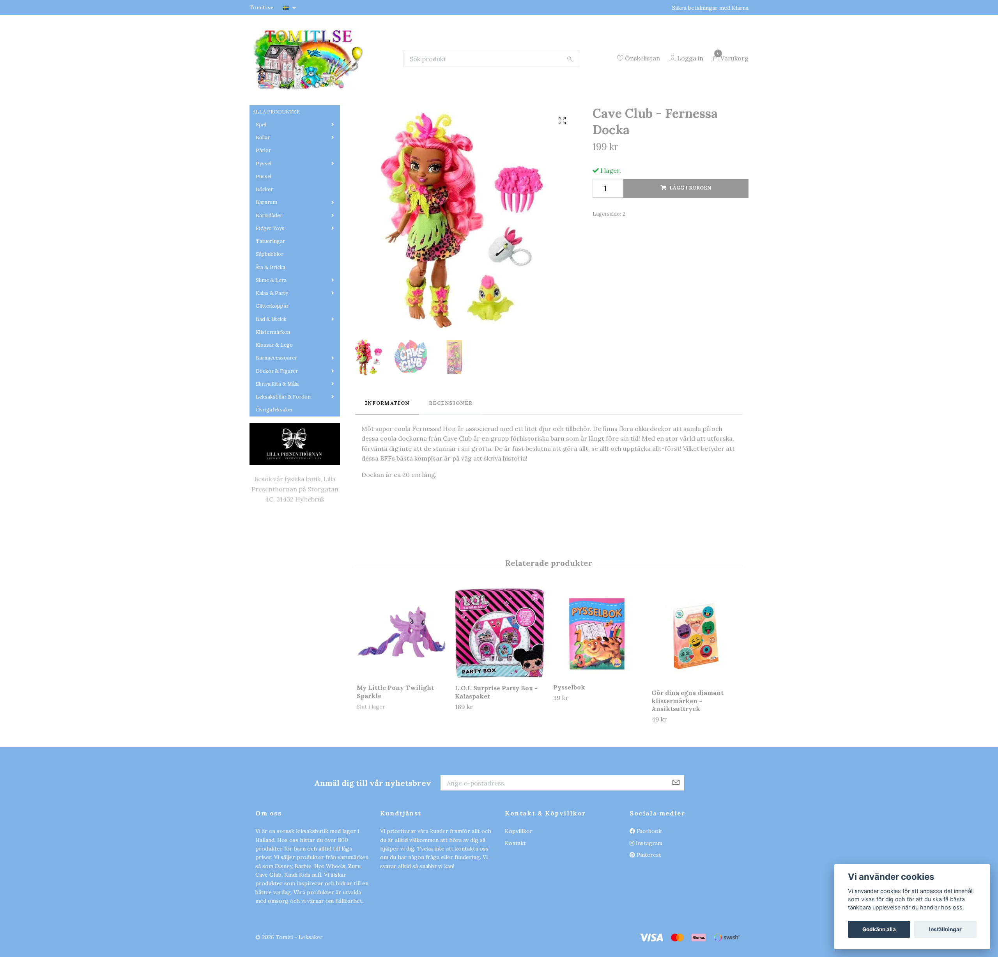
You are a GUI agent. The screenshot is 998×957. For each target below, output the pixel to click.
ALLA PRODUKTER (276, 160)
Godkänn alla (879, 929)
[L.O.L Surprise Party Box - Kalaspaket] (499, 682)
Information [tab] (387, 451)
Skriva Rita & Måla (277, 432)
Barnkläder (269, 264)
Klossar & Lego (274, 393)
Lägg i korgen (690, 237)
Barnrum (266, 251)
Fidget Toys (270, 277)
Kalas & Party (272, 341)
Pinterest (648, 903)
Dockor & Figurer (277, 419)
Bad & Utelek (271, 368)
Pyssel (263, 212)
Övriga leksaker (274, 458)
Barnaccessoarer (276, 407)
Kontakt (515, 891)
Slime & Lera (271, 329)
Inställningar (945, 929)
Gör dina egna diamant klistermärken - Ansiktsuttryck (687, 749)
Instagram (648, 891)
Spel (261, 173)
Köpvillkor (519, 879)
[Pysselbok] (597, 681)
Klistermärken (273, 380)
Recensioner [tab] (450, 451)
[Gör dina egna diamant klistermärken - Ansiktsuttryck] (696, 684)
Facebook (648, 879)
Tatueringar (270, 290)
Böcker (264, 238)
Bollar (263, 186)
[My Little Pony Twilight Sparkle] (401, 681)
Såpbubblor (269, 303)
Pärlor (263, 199)
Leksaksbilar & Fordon (283, 445)
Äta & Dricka (270, 316)
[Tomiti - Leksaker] (350, 83)
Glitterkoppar (272, 355)
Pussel (263, 225)
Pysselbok (569, 736)
